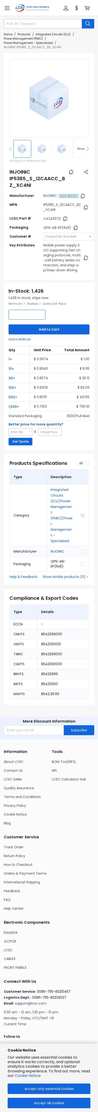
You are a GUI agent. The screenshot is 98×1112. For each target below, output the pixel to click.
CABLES (9, 958)
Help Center (14, 908)
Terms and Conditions (22, 796)
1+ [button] (10, 359)
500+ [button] (13, 397)
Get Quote (20, 441)
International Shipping (22, 882)
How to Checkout (18, 864)
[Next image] (87, 149)
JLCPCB (10, 941)
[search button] (88, 23)
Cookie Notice (15, 814)
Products (24, 34)
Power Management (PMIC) (23, 39)
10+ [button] (11, 368)
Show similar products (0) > (65, 576)
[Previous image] (11, 149)
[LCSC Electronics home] (32, 8)
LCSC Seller (13, 779)
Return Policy (14, 856)
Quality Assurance (19, 788)
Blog (7, 823)
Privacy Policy (15, 805)
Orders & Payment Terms (25, 873)
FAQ (7, 899)
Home (8, 34)
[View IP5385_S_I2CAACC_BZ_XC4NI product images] (49, 98)
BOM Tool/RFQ (64, 761)
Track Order (14, 847)
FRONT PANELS (15, 967)
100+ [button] (12, 387)
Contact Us (13, 770)
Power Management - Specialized (28, 43)
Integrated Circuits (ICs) (53, 34)
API (54, 770)
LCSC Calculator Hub (69, 779)
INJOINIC (50, 195)
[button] (7, 8)
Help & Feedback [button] (23, 576)
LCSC (8, 950)
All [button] (81, 463)
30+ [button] (12, 378)
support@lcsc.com (30, 1003)
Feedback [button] (12, 891)
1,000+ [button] (14, 406)
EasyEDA (10, 932)
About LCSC (13, 761)
